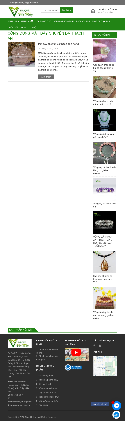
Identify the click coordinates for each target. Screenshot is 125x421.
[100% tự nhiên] (22, 11)
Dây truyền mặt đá (47, 392)
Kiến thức (14, 27)
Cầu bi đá (43, 405)
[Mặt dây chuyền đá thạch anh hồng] (21, 58)
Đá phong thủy (44, 21)
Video (23, 27)
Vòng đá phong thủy (64, 21)
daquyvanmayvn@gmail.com (22, 401)
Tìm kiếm (66, 10)
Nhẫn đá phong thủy (48, 401)
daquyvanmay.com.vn (20, 405)
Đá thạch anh (83, 21)
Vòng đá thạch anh (101, 21)
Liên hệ (32, 27)
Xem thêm (46, 77)
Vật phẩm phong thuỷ (49, 397)
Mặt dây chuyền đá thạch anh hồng (58, 44)
